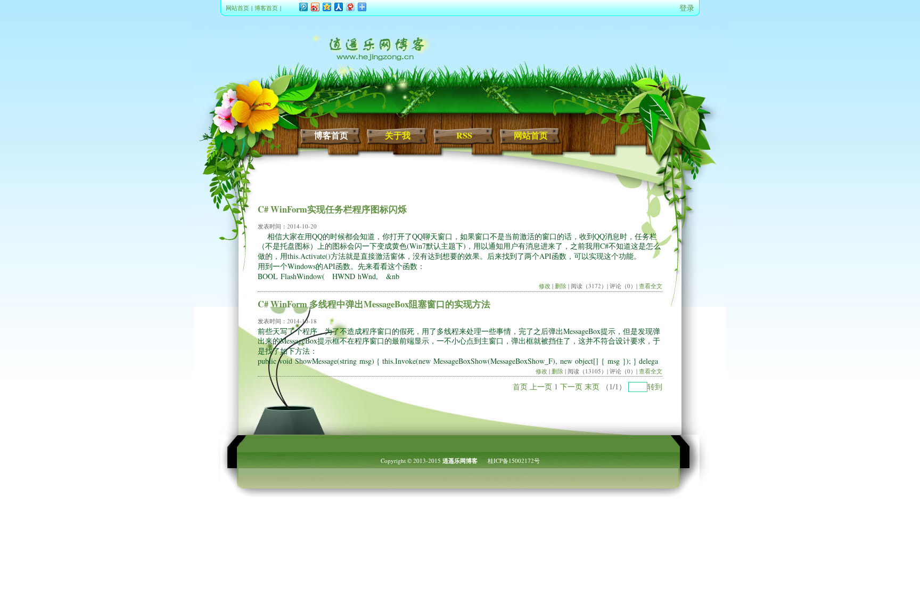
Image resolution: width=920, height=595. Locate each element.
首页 (520, 386)
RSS (464, 135)
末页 (592, 386)
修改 (545, 286)
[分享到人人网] (338, 6)
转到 (654, 386)
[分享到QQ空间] (326, 6)
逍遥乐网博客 (460, 461)
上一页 (541, 386)
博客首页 (266, 8)
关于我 (397, 135)
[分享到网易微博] (350, 6)
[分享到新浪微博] (315, 6)
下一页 (571, 386)
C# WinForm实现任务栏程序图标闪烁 (332, 209)
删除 (560, 286)
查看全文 (650, 286)
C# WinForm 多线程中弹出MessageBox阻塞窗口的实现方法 (374, 304)
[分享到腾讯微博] (303, 6)
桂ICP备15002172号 (514, 460)
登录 (686, 8)
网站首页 (237, 8)
